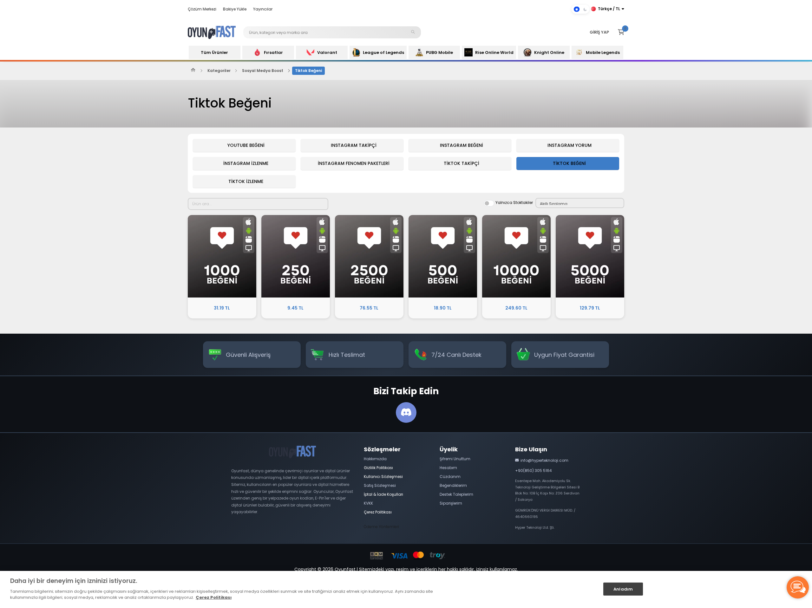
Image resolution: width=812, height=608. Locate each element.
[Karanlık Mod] (580, 9)
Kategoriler (219, 70)
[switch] (489, 203)
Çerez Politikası (214, 597)
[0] (621, 32)
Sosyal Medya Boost (262, 70)
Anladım (623, 589)
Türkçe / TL (609, 8)
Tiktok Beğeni (308, 70)
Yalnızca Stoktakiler (514, 202)
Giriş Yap (599, 32)
